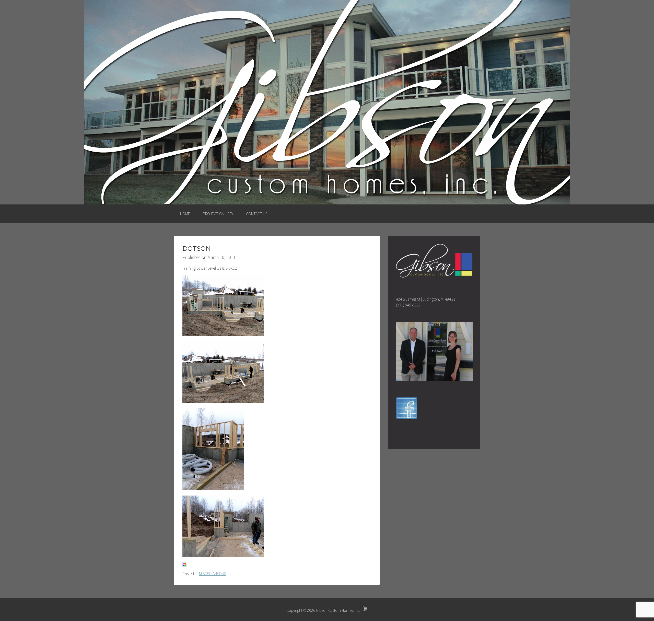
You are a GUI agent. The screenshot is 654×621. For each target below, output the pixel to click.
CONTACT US (256, 213)
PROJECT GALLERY (218, 213)
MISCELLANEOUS (212, 573)
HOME (185, 213)
